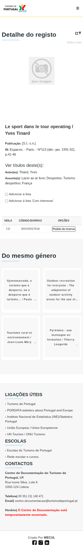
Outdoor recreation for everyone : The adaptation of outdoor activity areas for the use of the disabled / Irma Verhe (60, 294)
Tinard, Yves (28, 172)
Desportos (54, 178)
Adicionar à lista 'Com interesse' (31, 200)
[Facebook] (34, 542)
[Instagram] (40, 542)
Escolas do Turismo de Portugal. (29, 450)
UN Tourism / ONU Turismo (26, 434)
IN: (40, 152)
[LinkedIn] (46, 542)
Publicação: (20, 143)
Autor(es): (21, 172)
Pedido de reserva (64, 229)
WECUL (49, 537)
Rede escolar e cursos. (23, 456)
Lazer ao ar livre (33, 178)
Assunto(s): (40, 180)
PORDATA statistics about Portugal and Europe (40, 410)
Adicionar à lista (19, 194)
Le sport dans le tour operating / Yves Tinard (39, 130)
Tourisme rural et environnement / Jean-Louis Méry (19, 337)
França (27, 183)
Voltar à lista (74, 42)
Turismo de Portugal (21, 404)
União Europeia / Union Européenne (32, 428)
